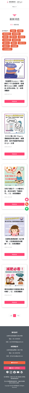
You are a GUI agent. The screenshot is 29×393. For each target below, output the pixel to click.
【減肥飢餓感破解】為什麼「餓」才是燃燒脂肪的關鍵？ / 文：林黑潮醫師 (14, 241)
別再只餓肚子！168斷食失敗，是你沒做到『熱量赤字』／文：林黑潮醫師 (14, 191)
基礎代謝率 (16, 40)
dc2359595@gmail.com (16, 342)
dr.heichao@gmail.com (16, 356)
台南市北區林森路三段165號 (15, 336)
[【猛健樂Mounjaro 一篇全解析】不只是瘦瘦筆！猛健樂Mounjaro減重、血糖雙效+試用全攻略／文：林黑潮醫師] (14, 78)
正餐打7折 (22, 43)
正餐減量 (14, 46)
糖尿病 (5, 37)
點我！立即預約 (15, 368)
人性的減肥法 (7, 49)
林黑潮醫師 (16, 34)
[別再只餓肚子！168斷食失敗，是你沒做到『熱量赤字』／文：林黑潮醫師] (14, 185)
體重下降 (13, 37)
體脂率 (14, 43)
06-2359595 (16, 339)
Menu (13, 6)
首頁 (11, 24)
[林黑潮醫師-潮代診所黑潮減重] (11, 373)
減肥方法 (6, 43)
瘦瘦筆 (20, 31)
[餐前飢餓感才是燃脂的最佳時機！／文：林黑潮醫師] (14, 286)
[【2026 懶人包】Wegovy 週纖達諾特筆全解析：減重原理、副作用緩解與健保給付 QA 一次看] (14, 133)
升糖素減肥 (7, 40)
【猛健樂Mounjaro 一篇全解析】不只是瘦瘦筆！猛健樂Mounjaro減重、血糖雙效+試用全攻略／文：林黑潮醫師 (14, 86)
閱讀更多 (14, 101)
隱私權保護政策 (14, 378)
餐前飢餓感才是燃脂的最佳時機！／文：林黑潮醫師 (14, 291)
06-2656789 (16, 353)
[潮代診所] (7, 373)
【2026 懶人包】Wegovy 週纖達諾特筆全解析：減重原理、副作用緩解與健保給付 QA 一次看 (14, 139)
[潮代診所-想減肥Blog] (21, 373)
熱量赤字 (6, 46)
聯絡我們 (15, 362)
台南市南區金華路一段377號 (15, 350)
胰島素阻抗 (7, 34)
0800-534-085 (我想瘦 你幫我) (17, 377)
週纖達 (13, 31)
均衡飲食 (21, 37)
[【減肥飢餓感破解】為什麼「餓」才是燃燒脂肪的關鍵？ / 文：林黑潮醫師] (14, 236)
